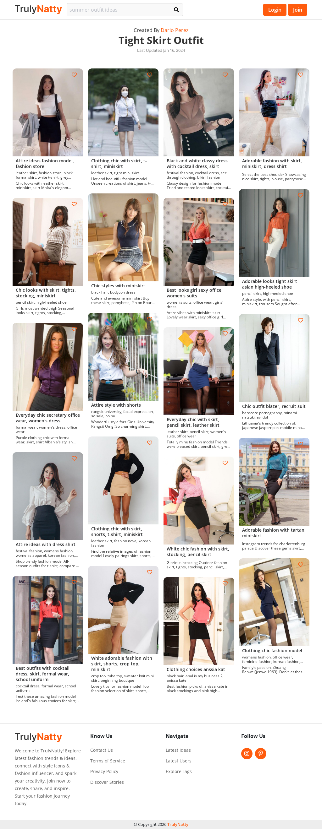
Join (297, 9)
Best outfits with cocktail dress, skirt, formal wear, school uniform (42, 673)
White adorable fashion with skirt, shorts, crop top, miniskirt (121, 663)
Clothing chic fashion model (272, 650)
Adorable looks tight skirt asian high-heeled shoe (269, 284)
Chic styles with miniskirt (118, 286)
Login (274, 9)
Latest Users (179, 761)
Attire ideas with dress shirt (45, 544)
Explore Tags (179, 771)
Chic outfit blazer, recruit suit (274, 406)
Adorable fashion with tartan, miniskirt (274, 533)
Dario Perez (174, 30)
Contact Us (101, 750)
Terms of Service (107, 761)
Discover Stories (107, 782)
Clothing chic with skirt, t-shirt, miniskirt (119, 163)
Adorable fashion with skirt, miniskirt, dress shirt (272, 163)
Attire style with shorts (116, 405)
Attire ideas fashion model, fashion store (45, 163)
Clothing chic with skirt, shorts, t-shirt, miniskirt (117, 531)
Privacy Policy (104, 771)
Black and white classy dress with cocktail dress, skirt (197, 163)
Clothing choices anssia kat (196, 669)
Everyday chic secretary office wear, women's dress (48, 418)
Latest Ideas (178, 750)
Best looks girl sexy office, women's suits (195, 293)
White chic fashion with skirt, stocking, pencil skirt (198, 551)
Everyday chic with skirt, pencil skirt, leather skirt (193, 422)
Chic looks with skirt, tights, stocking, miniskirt (46, 293)
